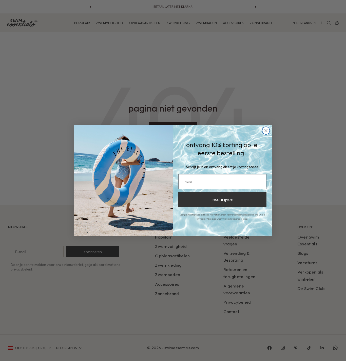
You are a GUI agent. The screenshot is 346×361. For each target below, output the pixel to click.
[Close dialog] (266, 130)
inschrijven (222, 199)
